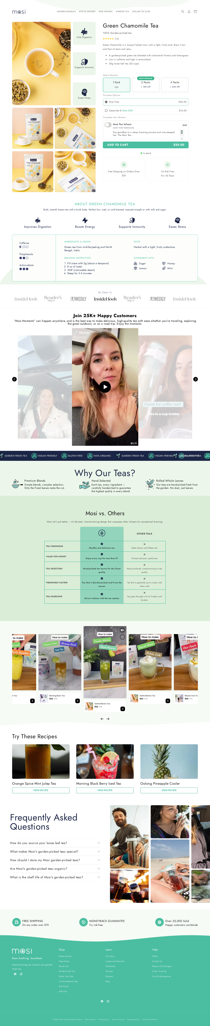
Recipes (109, 971)
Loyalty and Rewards (115, 961)
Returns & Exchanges (161, 966)
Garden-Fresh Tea (67, 971)
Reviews (109, 976)
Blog (108, 981)
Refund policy (90, 1019)
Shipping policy (133, 1019)
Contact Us (157, 961)
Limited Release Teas (68, 981)
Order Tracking (159, 971)
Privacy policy (104, 1019)
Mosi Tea (63, 1019)
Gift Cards (64, 986)
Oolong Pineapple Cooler (160, 783)
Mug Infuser (64, 961)
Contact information (149, 1019)
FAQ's (155, 956)
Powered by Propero (74, 1019)
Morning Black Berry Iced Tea (98, 783)
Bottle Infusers (65, 956)
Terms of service (118, 1019)
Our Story (110, 956)
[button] (66, 11)
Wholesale (110, 966)
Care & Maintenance (161, 976)
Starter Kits (64, 966)
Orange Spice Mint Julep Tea (34, 783)
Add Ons (63, 991)
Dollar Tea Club (66, 976)
